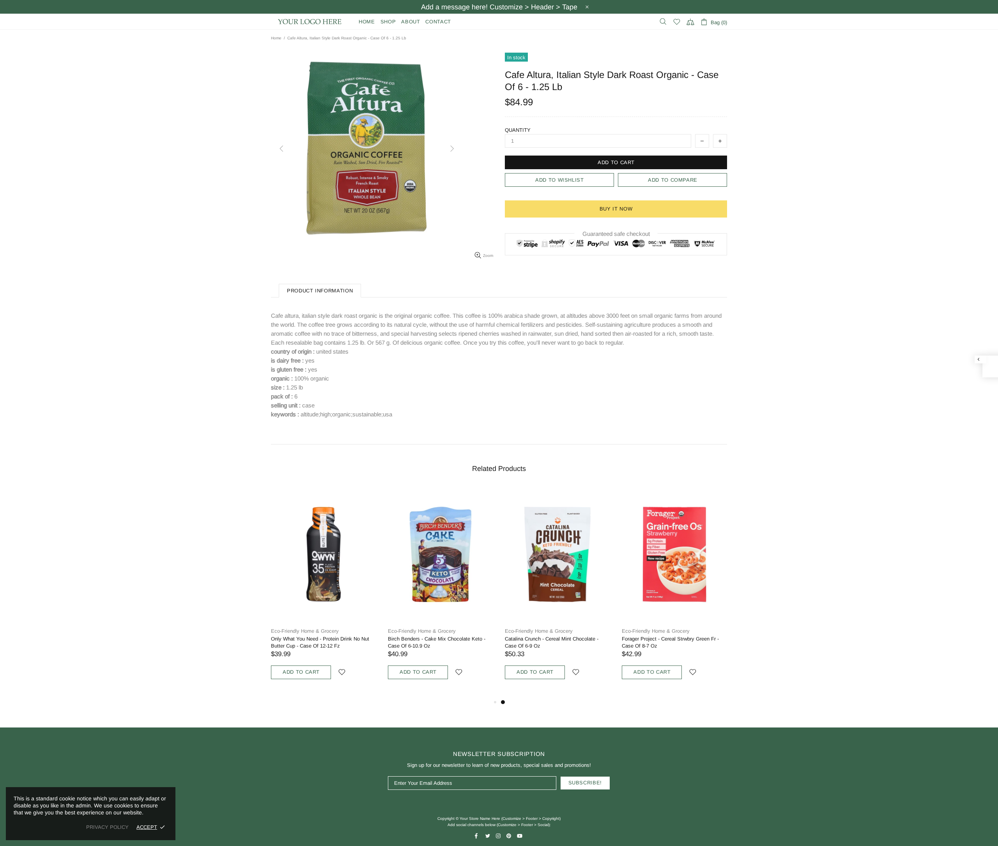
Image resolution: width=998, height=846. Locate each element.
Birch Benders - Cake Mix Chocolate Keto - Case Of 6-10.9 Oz (436, 642)
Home (276, 38)
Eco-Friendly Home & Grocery (305, 631)
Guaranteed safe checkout (616, 233)
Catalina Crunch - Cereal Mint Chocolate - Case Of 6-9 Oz (551, 642)
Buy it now (616, 209)
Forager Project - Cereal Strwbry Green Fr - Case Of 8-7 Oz (670, 642)
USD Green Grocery (310, 21)
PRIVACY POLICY (107, 827)
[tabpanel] (557, 592)
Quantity (518, 130)
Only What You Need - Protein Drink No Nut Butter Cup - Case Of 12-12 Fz (320, 642)
